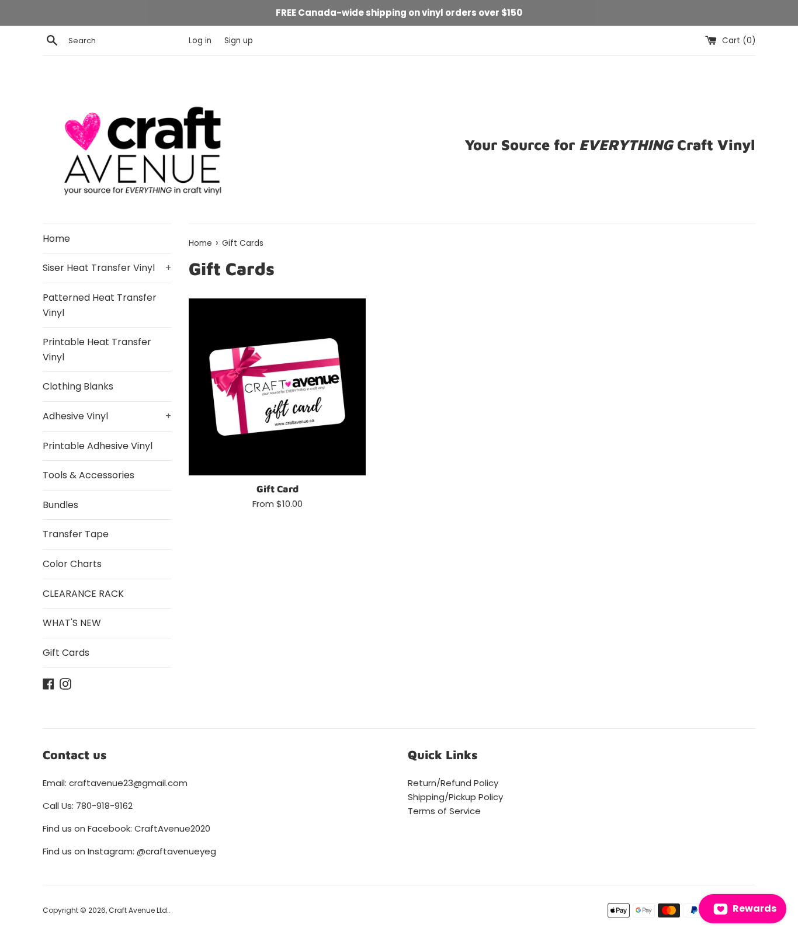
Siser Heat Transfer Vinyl (107, 267)
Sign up (238, 40)
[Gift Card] (277, 386)
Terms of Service (444, 811)
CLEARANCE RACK (83, 593)
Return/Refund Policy (453, 783)
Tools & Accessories (88, 475)
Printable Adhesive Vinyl (97, 446)
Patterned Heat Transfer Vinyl (100, 305)
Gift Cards (66, 652)
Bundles (60, 505)
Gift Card (277, 488)
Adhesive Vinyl (107, 416)
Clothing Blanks (78, 386)
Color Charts (72, 564)
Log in (200, 40)
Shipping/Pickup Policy (455, 797)
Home (56, 238)
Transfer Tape (76, 534)
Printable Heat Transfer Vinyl (97, 349)
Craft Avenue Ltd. (139, 910)
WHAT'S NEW (72, 623)
